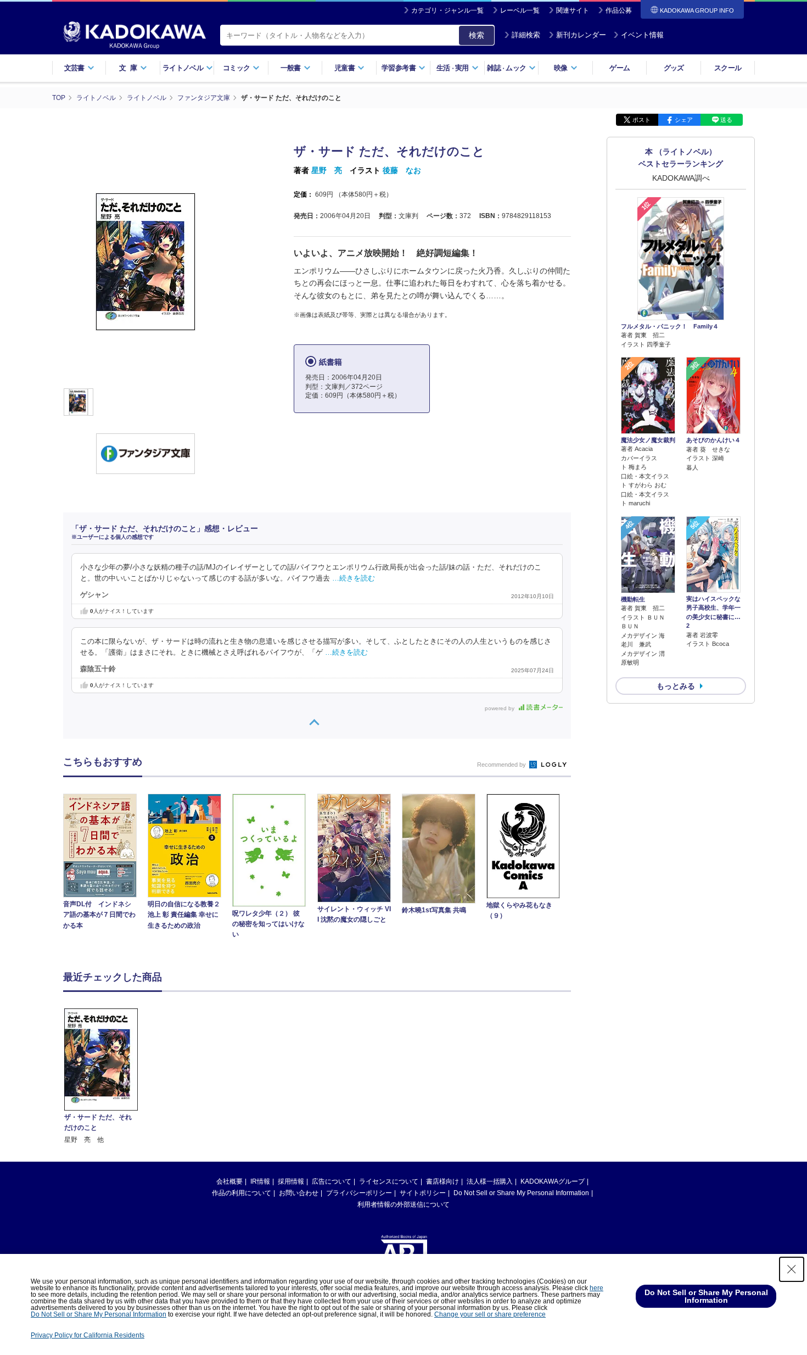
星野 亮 (326, 170)
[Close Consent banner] (792, 1269)
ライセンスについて (388, 1181)
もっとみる (676, 686)
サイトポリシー (423, 1193)
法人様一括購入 (490, 1181)
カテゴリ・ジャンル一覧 (447, 10)
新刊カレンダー (581, 35)
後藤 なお (402, 170)
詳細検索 (526, 35)
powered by (500, 708)
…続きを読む (353, 578)
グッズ (674, 68)
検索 (476, 35)
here (596, 1288)
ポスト (641, 119)
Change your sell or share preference (490, 1314)
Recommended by (502, 764)
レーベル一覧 (520, 10)
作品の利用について (241, 1193)
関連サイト (572, 10)
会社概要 (229, 1181)
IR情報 (260, 1181)
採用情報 (291, 1181)
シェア (684, 119)
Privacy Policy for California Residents (87, 1335)
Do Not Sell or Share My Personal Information (521, 1193)
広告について (331, 1181)
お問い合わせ (298, 1193)
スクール (727, 68)
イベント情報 (642, 35)
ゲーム (619, 68)
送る (726, 119)
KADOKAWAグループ (552, 1181)
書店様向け (442, 1181)
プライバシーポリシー (359, 1193)
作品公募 (619, 10)
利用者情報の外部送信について (403, 1204)
